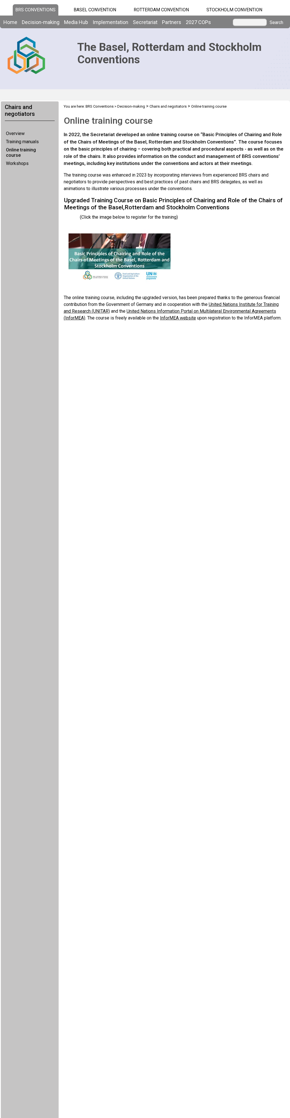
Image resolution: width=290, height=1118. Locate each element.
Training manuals (22, 141)
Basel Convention (95, 9)
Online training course (21, 152)
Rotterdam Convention (161, 9)
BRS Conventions (100, 106)
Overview (15, 133)
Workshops (17, 163)
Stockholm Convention (234, 9)
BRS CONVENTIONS (35, 9)
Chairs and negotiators (168, 106)
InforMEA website (178, 318)
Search (276, 22)
